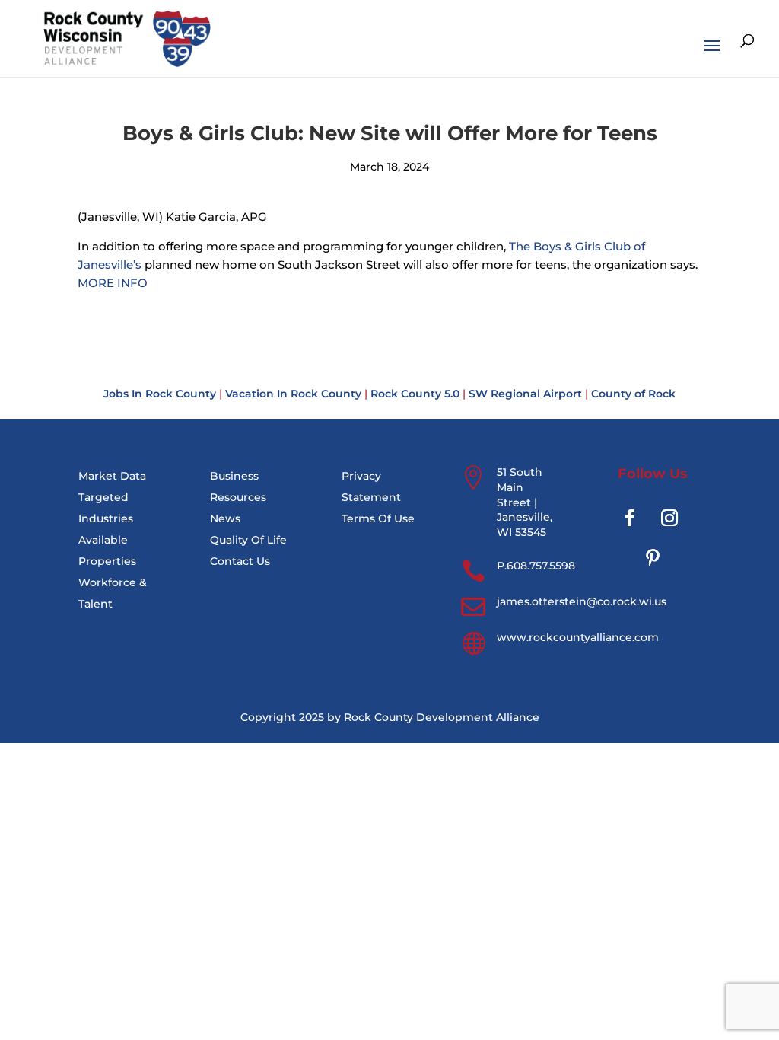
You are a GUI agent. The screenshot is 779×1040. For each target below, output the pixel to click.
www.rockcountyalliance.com (578, 637)
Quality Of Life (248, 540)
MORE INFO (113, 283)
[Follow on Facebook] (630, 517)
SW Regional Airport (525, 393)
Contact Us (240, 561)
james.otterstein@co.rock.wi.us (581, 601)
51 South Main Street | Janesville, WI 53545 (524, 501)
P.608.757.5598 (536, 566)
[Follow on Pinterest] (652, 557)
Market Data (112, 476)
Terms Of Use (378, 518)
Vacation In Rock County (293, 393)
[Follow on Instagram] (669, 517)
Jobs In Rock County (159, 393)
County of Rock (633, 393)
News (225, 518)
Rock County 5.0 (414, 393)
